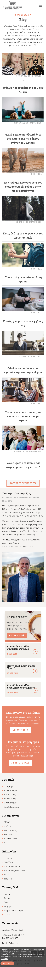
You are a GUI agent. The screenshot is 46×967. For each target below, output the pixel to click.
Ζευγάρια (8, 906)
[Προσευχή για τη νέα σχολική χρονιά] (23, 255)
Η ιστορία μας (10, 794)
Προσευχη (37, 76)
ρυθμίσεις (4, 959)
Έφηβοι (7, 898)
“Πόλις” (7, 822)
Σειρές (6, 874)
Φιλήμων (7, 826)
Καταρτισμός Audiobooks (14, 870)
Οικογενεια (36, 174)
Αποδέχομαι (7, 963)
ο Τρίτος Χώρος (10, 838)
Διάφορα (8, 879)
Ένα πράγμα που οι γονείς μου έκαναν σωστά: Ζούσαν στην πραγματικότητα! (23, 186)
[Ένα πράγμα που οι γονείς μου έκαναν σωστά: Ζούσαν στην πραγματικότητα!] (23, 160)
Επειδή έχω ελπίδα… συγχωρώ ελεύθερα (18, 647)
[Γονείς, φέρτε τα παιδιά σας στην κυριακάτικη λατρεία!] (23, 438)
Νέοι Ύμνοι (8, 862)
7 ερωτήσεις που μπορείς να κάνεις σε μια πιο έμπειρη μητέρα (23, 416)
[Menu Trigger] (40, 5)
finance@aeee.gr (25, 755)
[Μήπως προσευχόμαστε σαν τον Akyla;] (23, 62)
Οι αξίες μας (9, 786)
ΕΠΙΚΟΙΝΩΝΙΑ (20, 730)
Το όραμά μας (10, 798)
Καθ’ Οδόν (8, 834)
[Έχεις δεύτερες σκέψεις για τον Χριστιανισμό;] (23, 208)
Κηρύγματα (8, 858)
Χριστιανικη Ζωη (34, 222)
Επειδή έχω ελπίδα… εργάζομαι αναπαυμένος (21, 686)
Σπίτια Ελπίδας (10, 830)
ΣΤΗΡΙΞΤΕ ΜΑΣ (20, 762)
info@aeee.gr (35, 723)
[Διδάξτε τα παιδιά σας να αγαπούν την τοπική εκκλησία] (23, 343)
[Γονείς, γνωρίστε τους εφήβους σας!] (23, 299)
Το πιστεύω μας (10, 790)
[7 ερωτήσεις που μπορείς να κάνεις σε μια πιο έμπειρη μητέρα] (23, 390)
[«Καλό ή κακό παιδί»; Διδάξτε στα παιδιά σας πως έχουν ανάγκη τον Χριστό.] (23, 109)
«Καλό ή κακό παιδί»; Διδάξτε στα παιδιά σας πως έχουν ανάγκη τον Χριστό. (23, 138)
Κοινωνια (20, 222)
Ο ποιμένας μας (10, 803)
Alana (6, 843)
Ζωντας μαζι (36, 123)
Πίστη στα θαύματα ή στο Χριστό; (21, 667)
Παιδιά (7, 894)
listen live (15, 635)
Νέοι (6, 902)
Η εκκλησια (24, 357)
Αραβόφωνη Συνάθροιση (14, 910)
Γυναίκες (7, 914)
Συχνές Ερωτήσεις (11, 807)
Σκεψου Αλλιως (23, 76)
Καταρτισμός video (12, 866)
